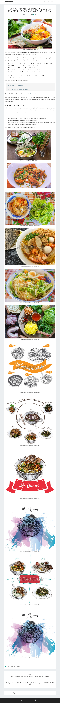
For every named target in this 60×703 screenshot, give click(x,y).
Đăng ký (53, 2)
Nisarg (45, 700)
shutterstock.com (30, 94)
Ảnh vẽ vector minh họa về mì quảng (18, 89)
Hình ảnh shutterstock (27, 2)
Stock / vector (38, 2)
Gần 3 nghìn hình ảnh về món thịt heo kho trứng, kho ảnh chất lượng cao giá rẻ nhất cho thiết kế (30, 683)
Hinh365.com (9, 2)
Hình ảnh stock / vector (13, 666)
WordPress (32, 700)
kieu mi (37, 14)
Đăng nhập (46, 2)
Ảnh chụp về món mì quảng (15, 85)
